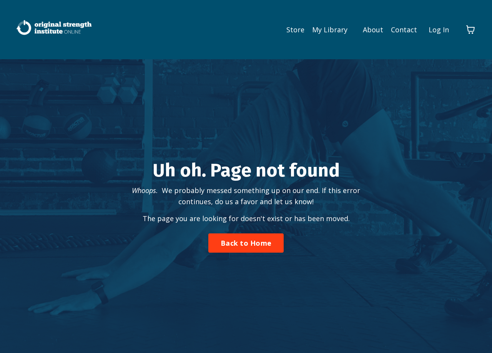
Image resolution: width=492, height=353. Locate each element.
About (373, 29)
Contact (404, 29)
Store (295, 29)
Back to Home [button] (246, 243)
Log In (439, 29)
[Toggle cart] (470, 29)
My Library (329, 29)
